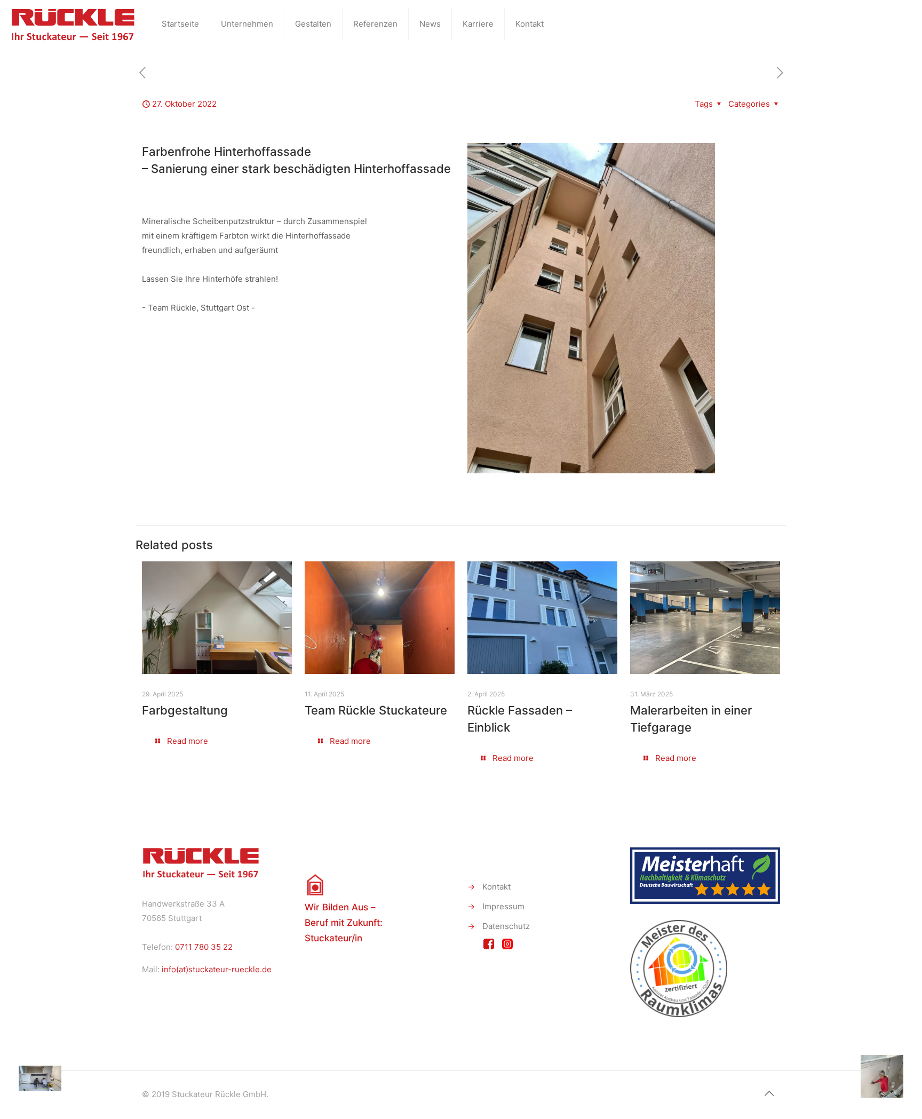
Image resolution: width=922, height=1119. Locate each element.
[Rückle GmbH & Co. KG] (73, 24)
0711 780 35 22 (204, 947)
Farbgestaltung (185, 710)
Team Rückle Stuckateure (376, 710)
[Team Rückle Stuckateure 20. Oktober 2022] (30, 1076)
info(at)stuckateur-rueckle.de (217, 969)
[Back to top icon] (769, 1093)
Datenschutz (506, 926)
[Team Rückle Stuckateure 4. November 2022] (891, 1076)
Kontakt (496, 887)
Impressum (503, 906)
